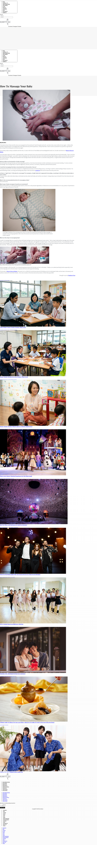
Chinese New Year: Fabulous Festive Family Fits (11, 772)
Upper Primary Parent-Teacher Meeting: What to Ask (13, 327)
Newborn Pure (71, 275)
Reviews (12, 527)
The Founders (5, 5)
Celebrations (2, 676)
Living (4, 822)
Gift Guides (1, 626)
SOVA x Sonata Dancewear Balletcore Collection (11, 624)
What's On (10, 429)
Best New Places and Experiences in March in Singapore (13, 525)
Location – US (5, 2)
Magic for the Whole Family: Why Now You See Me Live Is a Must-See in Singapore (20, 574)
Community (5, 8)
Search (1, 14)
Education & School (6, 280)
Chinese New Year (7, 676)
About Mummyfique (6, 4)
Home (4, 1)
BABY (4, 811)
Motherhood (5, 823)
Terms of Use (5, 789)
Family (4, 832)
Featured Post (2, 429)
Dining (11, 676)
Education (1, 280)
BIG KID (4, 813)
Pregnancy (5, 810)
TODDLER (4, 812)
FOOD (4, 816)
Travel (4, 817)
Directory (4, 7)
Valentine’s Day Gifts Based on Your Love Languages (12, 673)
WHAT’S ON (4, 824)
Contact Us (5, 12)
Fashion (7, 725)
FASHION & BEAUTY (5, 577)
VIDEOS (4, 825)
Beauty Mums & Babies (12, 271)
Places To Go (12, 478)
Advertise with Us (6, 786)
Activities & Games (2, 478)
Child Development (10, 379)
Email (1, 805)
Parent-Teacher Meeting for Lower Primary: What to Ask (14, 377)
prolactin (38, 170)
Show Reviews (16, 527)
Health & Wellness (6, 818)
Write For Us (5, 784)
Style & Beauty (12, 577)
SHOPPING (4, 838)
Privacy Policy (5, 790)
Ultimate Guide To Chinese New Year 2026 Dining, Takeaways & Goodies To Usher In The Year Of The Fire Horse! (27, 722)
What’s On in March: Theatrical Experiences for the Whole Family (16, 476)
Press (4, 10)
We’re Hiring (5, 783)
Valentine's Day (6, 626)
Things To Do (7, 429)
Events (4, 6)
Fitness (9, 577)
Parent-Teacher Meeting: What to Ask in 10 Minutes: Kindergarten (16, 426)
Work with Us (5, 11)
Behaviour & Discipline (3, 379)
